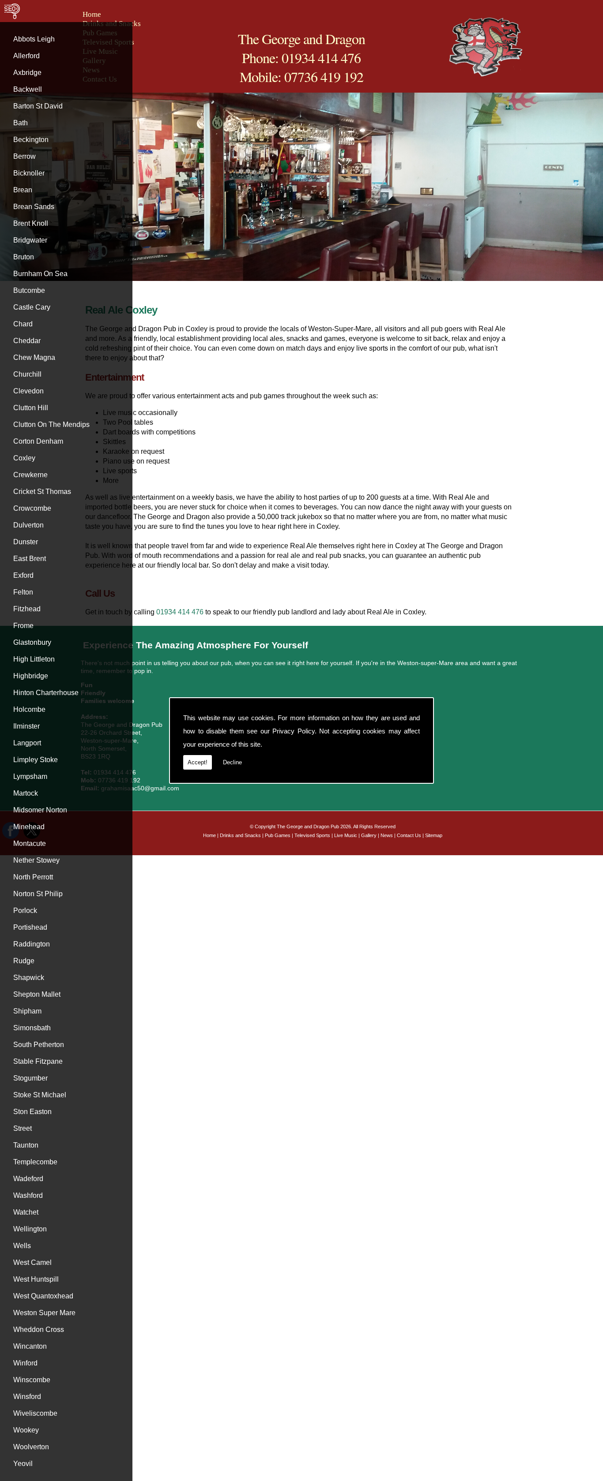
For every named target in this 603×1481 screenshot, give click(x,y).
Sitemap (433, 835)
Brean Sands (33, 206)
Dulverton (28, 525)
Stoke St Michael (39, 1095)
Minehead (29, 826)
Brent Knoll (30, 223)
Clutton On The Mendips (51, 424)
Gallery (369, 835)
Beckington (31, 139)
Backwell (27, 89)
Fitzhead (27, 609)
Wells (22, 1245)
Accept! (197, 762)
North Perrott (33, 877)
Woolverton (31, 1447)
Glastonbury (32, 642)
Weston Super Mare (44, 1312)
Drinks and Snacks (240, 835)
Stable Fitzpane (38, 1061)
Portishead (30, 927)
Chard (23, 324)
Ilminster (26, 726)
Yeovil (23, 1463)
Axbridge (27, 72)
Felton (23, 592)
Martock (25, 793)
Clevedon (28, 391)
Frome (23, 625)
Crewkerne (30, 475)
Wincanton (30, 1346)
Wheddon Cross (38, 1329)
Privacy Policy (293, 731)
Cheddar (27, 340)
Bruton (23, 257)
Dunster (25, 542)
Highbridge (30, 676)
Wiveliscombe (35, 1413)
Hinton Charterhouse (46, 692)
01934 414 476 (180, 612)
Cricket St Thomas (42, 491)
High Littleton (34, 659)
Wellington (30, 1229)
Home (92, 14)
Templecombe (35, 1162)
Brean (22, 190)
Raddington (31, 944)
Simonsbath (32, 1028)
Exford (23, 575)
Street (22, 1128)
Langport (27, 743)
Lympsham (30, 776)
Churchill (27, 374)
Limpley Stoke (35, 759)
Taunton (25, 1145)
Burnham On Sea (40, 273)
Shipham (27, 1011)
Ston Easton (32, 1111)
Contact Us (409, 835)
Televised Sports (312, 835)
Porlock (25, 910)
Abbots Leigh (34, 39)
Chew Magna (34, 357)
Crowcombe (32, 508)
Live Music (345, 835)
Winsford (27, 1396)
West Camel (32, 1262)
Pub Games (277, 835)
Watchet (25, 1212)
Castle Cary (31, 307)
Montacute (29, 843)
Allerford (26, 56)
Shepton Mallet (36, 994)
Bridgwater (30, 240)
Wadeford (28, 1178)
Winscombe (31, 1380)
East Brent (29, 558)
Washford (28, 1195)
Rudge (23, 961)
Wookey (26, 1430)
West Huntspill (36, 1279)
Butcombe (29, 290)
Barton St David (38, 106)
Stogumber (30, 1078)
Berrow (24, 156)
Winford (25, 1363)
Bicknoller (29, 173)
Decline (232, 762)
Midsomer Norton (40, 810)
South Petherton (38, 1044)
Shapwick (28, 977)
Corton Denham (38, 441)
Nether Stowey (36, 860)
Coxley (24, 458)
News (387, 835)
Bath (20, 123)
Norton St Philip (38, 894)
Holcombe (29, 709)
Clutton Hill (30, 407)
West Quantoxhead (43, 1296)
